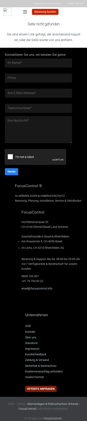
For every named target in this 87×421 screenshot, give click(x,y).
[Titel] (7, 12)
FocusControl (27, 409)
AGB (28, 326)
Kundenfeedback (35, 354)
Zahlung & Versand (37, 360)
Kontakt (30, 332)
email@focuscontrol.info (36, 288)
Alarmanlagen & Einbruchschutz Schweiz (52, 404)
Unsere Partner (34, 377)
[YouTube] (30, 303)
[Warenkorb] (81, 11)
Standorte (31, 343)
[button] (25, 12)
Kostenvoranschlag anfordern (44, 371)
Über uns (30, 337)
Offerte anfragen (41, 388)
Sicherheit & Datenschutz (40, 366)
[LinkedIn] (20, 303)
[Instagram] (40, 303)
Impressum (32, 348)
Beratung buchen (45, 11)
